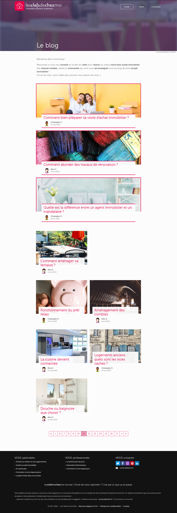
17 (117, 433)
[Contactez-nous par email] (117, 468)
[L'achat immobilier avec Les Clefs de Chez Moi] (38, 6)
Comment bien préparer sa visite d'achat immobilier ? (86, 118)
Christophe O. (56, 122)
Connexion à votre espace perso (28, 472)
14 (100, 433)
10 (78, 433)
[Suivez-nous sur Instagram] (127, 463)
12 (89, 433)
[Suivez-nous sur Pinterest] (132, 463)
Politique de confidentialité (110, 506)
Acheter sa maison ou (31, 462)
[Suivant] (122, 433)
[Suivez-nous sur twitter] (118, 463)
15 (106, 433)
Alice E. (54, 169)
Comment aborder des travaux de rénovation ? (81, 165)
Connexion (155, 7)
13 (95, 433)
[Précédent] (51, 433)
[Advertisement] (115, 253)
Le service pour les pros (75, 462)
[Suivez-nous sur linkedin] (137, 463)
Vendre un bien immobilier (26, 465)
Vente (141, 7)
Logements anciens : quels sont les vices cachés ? (110, 359)
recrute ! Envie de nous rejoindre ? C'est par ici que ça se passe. (88, 484)
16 (111, 433)
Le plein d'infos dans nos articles (28, 476)
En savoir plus (21, 469)
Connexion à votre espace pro (78, 469)
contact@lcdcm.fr (126, 468)
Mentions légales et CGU (88, 506)
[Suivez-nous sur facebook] (123, 463)
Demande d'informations (76, 465)
